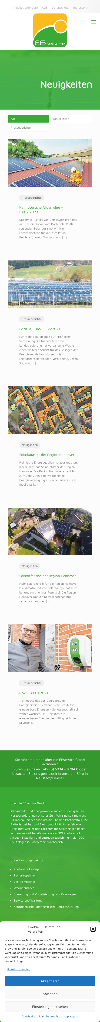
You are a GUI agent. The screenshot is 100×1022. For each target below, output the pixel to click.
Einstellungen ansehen (50, 1007)
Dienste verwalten (18, 969)
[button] (93, 929)
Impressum (71, 1016)
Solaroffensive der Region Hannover (47, 576)
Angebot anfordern (25, 7)
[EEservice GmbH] (50, 30)
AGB (45, 7)
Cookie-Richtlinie (33, 1016)
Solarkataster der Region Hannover (46, 455)
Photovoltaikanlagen (27, 869)
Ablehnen (50, 994)
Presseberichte (21, 127)
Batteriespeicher (25, 875)
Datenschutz (54, 1016)
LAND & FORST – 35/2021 (39, 329)
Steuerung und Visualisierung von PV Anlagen (45, 894)
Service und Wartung (28, 900)
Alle (13, 118)
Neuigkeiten (61, 118)
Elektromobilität (24, 881)
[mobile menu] (94, 22)
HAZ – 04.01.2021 (33, 693)
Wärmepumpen (24, 888)
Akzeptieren (50, 981)
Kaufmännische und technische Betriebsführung (46, 906)
